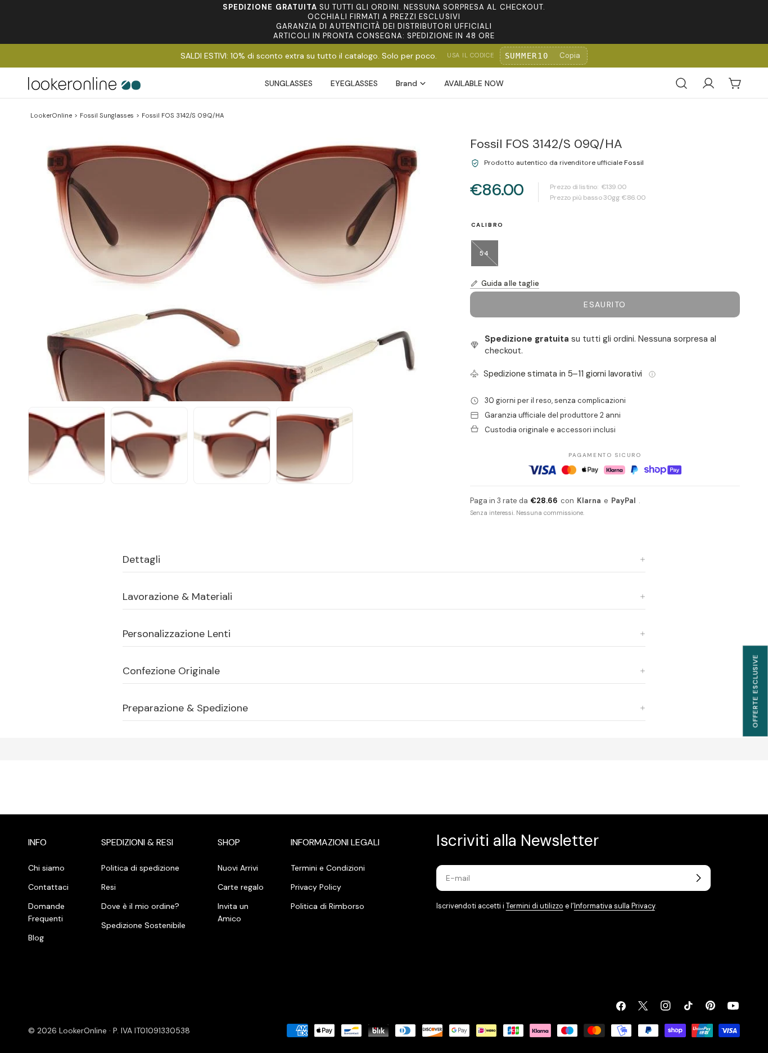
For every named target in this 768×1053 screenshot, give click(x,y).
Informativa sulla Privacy (614, 906)
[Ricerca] (681, 83)
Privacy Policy (316, 887)
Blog (36, 938)
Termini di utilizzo (534, 906)
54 (489, 257)
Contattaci (48, 887)
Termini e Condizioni (328, 868)
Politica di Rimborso (327, 906)
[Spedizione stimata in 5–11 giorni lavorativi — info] (652, 374)
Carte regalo (241, 887)
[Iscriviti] (698, 878)
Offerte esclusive (755, 691)
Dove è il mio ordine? (140, 906)
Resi (108, 887)
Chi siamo (46, 868)
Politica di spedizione (140, 868)
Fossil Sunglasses (107, 115)
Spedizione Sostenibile (143, 925)
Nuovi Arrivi (238, 868)
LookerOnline (51, 115)
